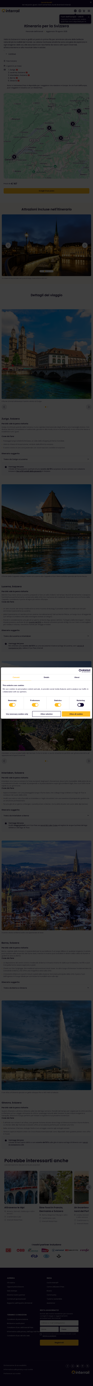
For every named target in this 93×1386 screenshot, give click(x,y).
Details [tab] (46, 677)
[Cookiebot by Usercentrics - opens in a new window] (80, 671)
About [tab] (76, 677)
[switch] (35, 705)
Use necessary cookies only (17, 714)
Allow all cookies (76, 714)
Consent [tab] (16, 677)
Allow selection (46, 714)
